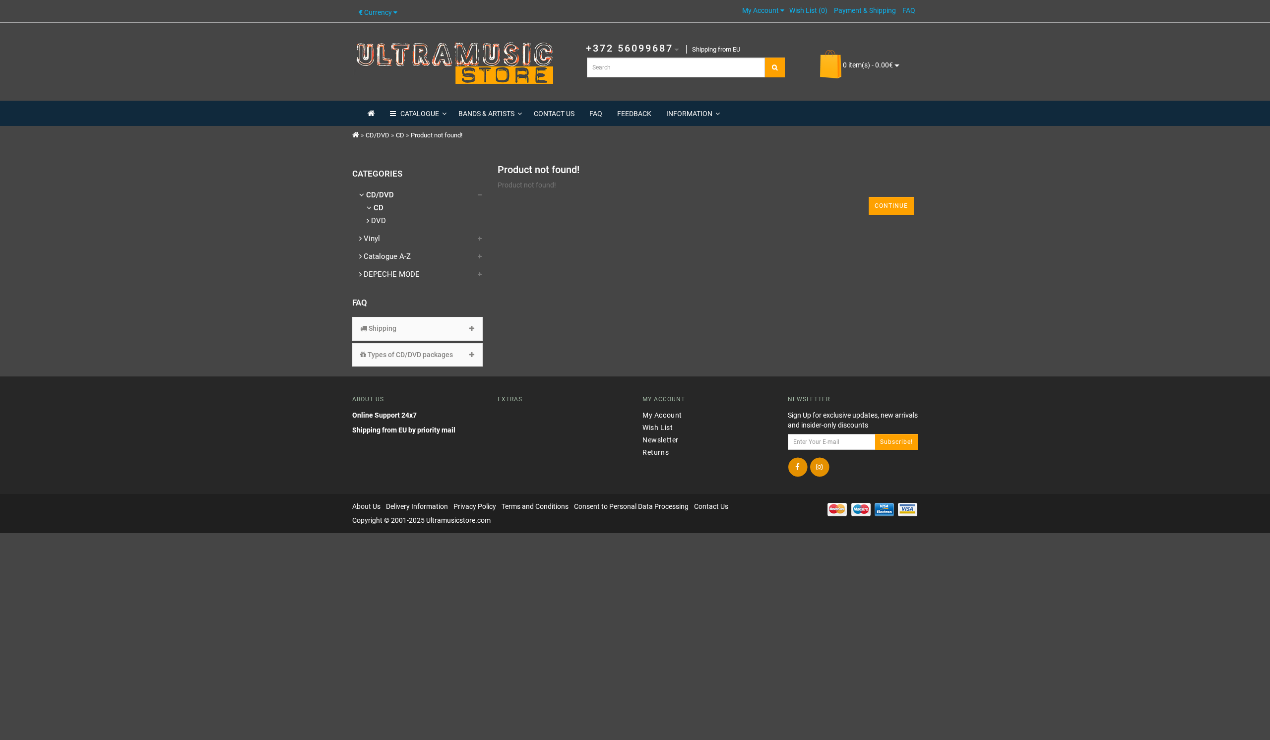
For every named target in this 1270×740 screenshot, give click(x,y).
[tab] (417, 328)
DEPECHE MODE (391, 274)
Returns (655, 452)
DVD (377, 220)
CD (400, 135)
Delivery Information (417, 506)
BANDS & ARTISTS (486, 114)
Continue (891, 205)
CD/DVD (377, 135)
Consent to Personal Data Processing (631, 506)
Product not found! (436, 135)
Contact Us (711, 506)
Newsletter (660, 440)
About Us (366, 506)
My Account (662, 415)
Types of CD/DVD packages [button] (409, 355)
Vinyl (371, 238)
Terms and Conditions (535, 506)
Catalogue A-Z (386, 256)
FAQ (595, 114)
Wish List (657, 428)
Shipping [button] (381, 328)
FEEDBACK (634, 114)
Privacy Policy (474, 506)
